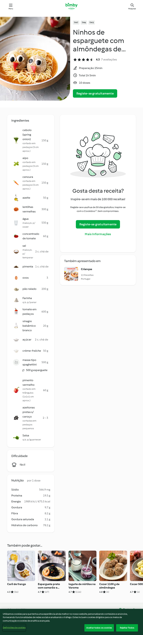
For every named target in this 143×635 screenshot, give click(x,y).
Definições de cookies (14, 627)
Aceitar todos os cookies (99, 627)
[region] (71, 622)
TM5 (91, 22)
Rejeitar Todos (127, 627)
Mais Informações (98, 234)
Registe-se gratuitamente (95, 93)
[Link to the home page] (71, 6)
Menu (11, 9)
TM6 (84, 22)
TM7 (76, 22)
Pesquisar (132, 9)
